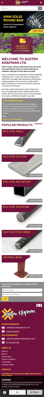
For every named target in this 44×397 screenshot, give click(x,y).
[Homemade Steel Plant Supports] (22, 32)
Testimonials (6, 362)
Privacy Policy (6, 356)
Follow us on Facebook (40, 305)
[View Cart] (41, 2)
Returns (4, 354)
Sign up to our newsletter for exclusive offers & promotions (20, 285)
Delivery (5, 351)
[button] (0, 32)
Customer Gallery (8, 365)
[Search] (40, 8)
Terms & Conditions (8, 359)
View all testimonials (13, 119)
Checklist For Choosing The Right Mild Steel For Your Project (22, 374)
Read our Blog (37, 305)
